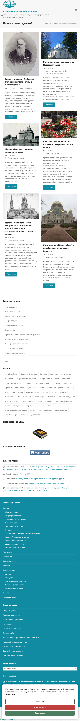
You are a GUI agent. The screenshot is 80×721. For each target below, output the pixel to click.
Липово (41, 388)
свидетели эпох (35, 415)
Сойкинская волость (64, 401)
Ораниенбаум (39, 397)
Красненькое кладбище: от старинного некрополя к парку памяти (58, 144)
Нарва (20, 392)
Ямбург (33, 410)
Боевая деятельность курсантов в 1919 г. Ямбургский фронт (40, 479)
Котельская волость (42, 383)
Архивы (8, 574)
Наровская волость (58, 392)
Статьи (6, 508)
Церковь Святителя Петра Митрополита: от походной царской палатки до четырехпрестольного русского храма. (20, 228)
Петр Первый (28, 401)
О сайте (6, 593)
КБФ (57, 379)
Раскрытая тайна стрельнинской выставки (47, 483)
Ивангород (8, 379)
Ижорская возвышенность (26, 379)
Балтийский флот (11, 374)
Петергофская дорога (16, 158)
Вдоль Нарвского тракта (55, 71)
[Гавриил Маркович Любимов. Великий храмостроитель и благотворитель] (21, 54)
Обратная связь (9, 597)
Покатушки (7, 552)
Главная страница (51, 23)
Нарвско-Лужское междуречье (16, 339)
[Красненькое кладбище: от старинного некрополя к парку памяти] (59, 125)
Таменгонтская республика (15, 316)
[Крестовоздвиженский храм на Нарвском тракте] (59, 45)
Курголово (31, 388)
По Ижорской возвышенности (16, 344)
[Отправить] (74, 361)
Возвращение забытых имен (61, 374)
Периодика (9, 578)
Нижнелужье (9, 397)
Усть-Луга (40, 406)
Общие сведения (10, 307)
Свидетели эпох (9, 570)
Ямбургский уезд (45, 410)
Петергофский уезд (11, 401)
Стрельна (30, 406)
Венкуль (43, 374)
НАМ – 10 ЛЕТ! (24, 474)
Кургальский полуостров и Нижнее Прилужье (22, 335)
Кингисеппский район (12, 383)
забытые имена (61, 410)
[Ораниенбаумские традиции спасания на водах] (21, 134)
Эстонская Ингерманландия (15, 410)
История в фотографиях (14, 585)
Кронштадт (68, 383)
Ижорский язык (46, 379)
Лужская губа (9, 330)
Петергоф (51, 397)
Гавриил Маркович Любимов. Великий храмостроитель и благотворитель (19, 82)
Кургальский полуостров (14, 388)
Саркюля (48, 401)
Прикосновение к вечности (15, 581)
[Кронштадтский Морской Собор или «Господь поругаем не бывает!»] (59, 218)
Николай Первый (24, 397)
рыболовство (20, 415)
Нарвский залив (32, 392)
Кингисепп (66, 379)
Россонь (39, 401)
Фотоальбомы (8, 557)
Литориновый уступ (55, 388)
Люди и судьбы (26, 88)
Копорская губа (10, 321)
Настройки (40, 702)
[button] (76, 10)
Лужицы (69, 388)
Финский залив (53, 406)
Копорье (27, 383)
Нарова (45, 392)
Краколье (57, 383)
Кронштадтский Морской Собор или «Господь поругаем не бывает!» (58, 248)
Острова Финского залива (55, 257)
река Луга (8, 415)
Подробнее (11, 117)
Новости (6, 566)
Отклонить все (40, 707)
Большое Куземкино (29, 374)
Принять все (40, 713)
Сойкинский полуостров (13, 325)
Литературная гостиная (14, 588)
